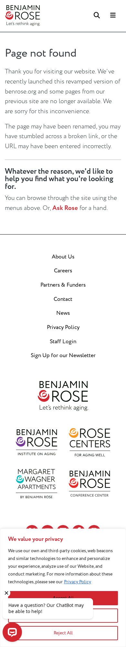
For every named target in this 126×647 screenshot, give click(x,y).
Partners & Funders (63, 285)
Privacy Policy (77, 582)
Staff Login (63, 341)
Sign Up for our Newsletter (63, 355)
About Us (63, 257)
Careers (63, 271)
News (63, 313)
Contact (63, 299)
